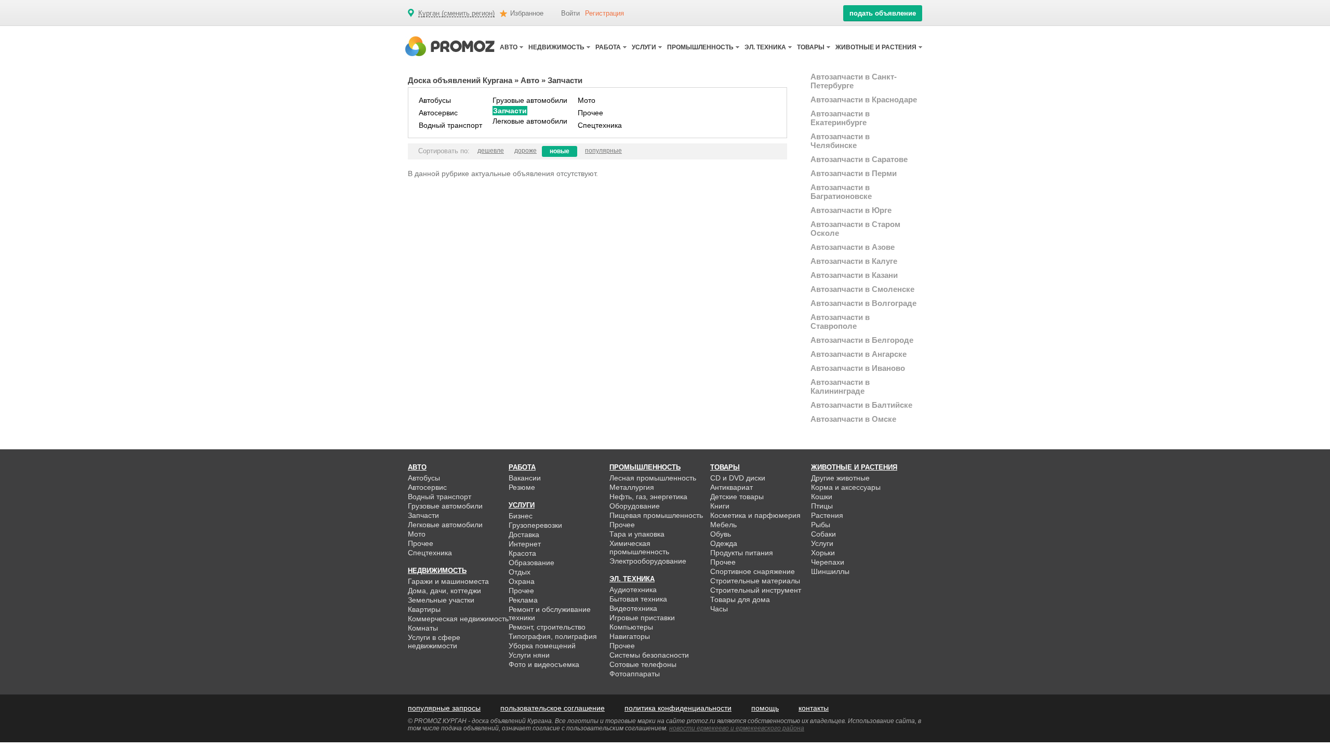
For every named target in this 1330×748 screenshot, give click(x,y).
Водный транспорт (450, 125)
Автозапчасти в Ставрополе (840, 321)
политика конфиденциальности (678, 708)
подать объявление (882, 13)
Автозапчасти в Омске (853, 419)
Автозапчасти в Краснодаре (863, 99)
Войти (570, 13)
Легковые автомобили (530, 121)
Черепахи (827, 562)
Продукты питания (741, 553)
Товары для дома (740, 599)
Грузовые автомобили (530, 100)
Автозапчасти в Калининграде (840, 386)
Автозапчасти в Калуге (853, 261)
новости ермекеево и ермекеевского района (736, 728)
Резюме (522, 487)
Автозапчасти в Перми (853, 173)
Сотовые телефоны (642, 664)
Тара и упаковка (636, 534)
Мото (586, 100)
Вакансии (525, 478)
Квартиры (424, 609)
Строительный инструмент (755, 590)
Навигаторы (629, 636)
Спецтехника (600, 125)
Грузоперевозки (535, 525)
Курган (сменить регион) (456, 13)
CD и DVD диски (737, 478)
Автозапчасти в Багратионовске (841, 192)
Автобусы (435, 100)
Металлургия (631, 487)
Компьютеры (631, 627)
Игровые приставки (642, 617)
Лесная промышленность (652, 478)
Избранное (526, 13)
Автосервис (438, 113)
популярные (603, 150)
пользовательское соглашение (552, 708)
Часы (719, 609)
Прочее (590, 113)
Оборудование (634, 506)
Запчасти (510, 110)
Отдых (519, 572)
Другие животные (840, 478)
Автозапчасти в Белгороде (861, 340)
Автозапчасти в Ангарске (858, 354)
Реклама (523, 600)
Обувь (720, 534)
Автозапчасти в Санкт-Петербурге (853, 81)
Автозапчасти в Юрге (851, 210)
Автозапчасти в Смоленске (862, 289)
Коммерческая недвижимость (458, 619)
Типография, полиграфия (553, 636)
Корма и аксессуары (846, 487)
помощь (765, 708)
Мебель (723, 524)
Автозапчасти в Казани (854, 275)
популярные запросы (444, 708)
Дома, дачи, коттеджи (444, 590)
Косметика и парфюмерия (755, 515)
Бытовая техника (638, 599)
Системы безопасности (649, 655)
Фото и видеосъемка (544, 664)
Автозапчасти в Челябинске (840, 141)
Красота (522, 553)
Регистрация (604, 13)
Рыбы (820, 524)
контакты (814, 708)
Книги (719, 506)
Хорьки (823, 553)
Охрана (522, 581)
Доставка (524, 534)
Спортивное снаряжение (752, 571)
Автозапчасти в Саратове (859, 159)
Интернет (525, 544)
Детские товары (737, 496)
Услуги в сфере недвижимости (434, 641)
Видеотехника (633, 608)
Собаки (823, 534)
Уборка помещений (542, 646)
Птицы (822, 506)
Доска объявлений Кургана (460, 80)
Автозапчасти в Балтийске (861, 404)
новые (559, 151)
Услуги (822, 543)
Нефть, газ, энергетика (648, 496)
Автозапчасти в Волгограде (863, 303)
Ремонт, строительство (547, 627)
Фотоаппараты (634, 674)
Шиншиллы (830, 571)
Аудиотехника (633, 589)
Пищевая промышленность (656, 515)
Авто (530, 80)
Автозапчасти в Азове (852, 247)
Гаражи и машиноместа (448, 581)
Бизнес (521, 516)
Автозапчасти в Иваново (857, 368)
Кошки (821, 496)
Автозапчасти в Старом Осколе (855, 228)
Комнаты (423, 628)
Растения (827, 515)
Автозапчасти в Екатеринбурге (840, 118)
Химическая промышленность (639, 547)
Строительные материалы (755, 581)
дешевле (490, 150)
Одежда (723, 543)
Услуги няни (529, 655)
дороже (525, 150)
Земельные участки (441, 600)
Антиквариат (731, 487)
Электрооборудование (647, 561)
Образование (531, 562)
